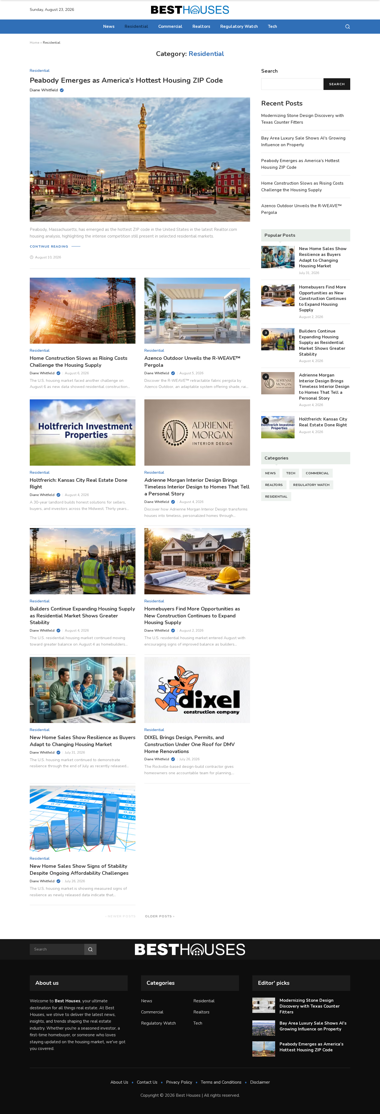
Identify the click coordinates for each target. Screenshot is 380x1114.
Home (34, 42)
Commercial (170, 26)
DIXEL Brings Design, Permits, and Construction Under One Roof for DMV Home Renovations (189, 744)
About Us (119, 1082)
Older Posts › (160, 916)
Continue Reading (49, 246)
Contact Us (147, 1082)
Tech (272, 26)
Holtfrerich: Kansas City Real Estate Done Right (323, 421)
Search (337, 84)
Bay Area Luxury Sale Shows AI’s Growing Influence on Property (313, 1026)
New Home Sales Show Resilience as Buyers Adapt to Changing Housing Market (82, 741)
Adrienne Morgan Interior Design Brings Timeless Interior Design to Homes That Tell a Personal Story (197, 487)
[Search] (347, 26)
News (109, 26)
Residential (136, 26)
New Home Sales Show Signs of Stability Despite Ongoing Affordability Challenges (79, 869)
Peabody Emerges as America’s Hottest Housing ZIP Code (126, 80)
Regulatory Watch (239, 26)
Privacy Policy (179, 1082)
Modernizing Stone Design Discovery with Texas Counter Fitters (310, 1006)
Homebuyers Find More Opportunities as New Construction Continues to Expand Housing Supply (192, 615)
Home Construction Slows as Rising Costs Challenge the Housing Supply (78, 361)
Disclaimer (260, 1082)
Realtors (201, 26)
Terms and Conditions (221, 1082)
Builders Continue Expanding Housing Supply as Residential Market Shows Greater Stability (82, 615)
